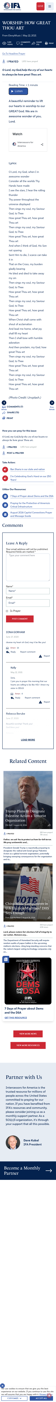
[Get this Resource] (28, 981)
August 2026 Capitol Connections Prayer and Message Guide (31, 514)
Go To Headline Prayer (13, 54)
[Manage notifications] (49, 1395)
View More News (28, 1033)
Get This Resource (16, 1017)
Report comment (27, 652)
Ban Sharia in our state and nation (27, 469)
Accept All (41, 1398)
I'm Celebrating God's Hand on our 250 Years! (30, 478)
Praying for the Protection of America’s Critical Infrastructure (30, 505)
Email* (9, 598)
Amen (13, 648)
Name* (9, 586)
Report (47, 656)
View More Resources (28, 1045)
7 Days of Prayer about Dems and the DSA (31, 496)
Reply (13, 652)
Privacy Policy (45, 1394)
